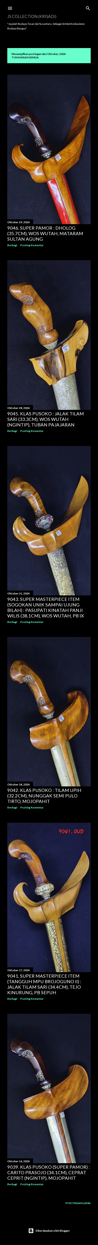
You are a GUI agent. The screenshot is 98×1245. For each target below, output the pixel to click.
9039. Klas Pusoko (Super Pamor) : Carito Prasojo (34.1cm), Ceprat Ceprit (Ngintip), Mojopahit (48, 1172)
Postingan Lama (78, 1203)
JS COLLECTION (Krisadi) (31, 16)
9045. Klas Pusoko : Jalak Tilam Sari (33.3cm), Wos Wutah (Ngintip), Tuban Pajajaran (45, 419)
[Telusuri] (88, 7)
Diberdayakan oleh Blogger (53, 1230)
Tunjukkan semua (25, 57)
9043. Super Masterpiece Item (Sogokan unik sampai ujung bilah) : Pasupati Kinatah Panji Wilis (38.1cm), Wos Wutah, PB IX (45, 607)
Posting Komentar (32, 245)
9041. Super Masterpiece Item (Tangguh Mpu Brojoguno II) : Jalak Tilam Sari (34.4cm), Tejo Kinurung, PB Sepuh (44, 984)
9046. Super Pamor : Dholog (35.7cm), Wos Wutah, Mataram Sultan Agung (45, 233)
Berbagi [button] (12, 245)
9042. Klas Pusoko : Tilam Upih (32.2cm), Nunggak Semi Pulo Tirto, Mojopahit (44, 795)
